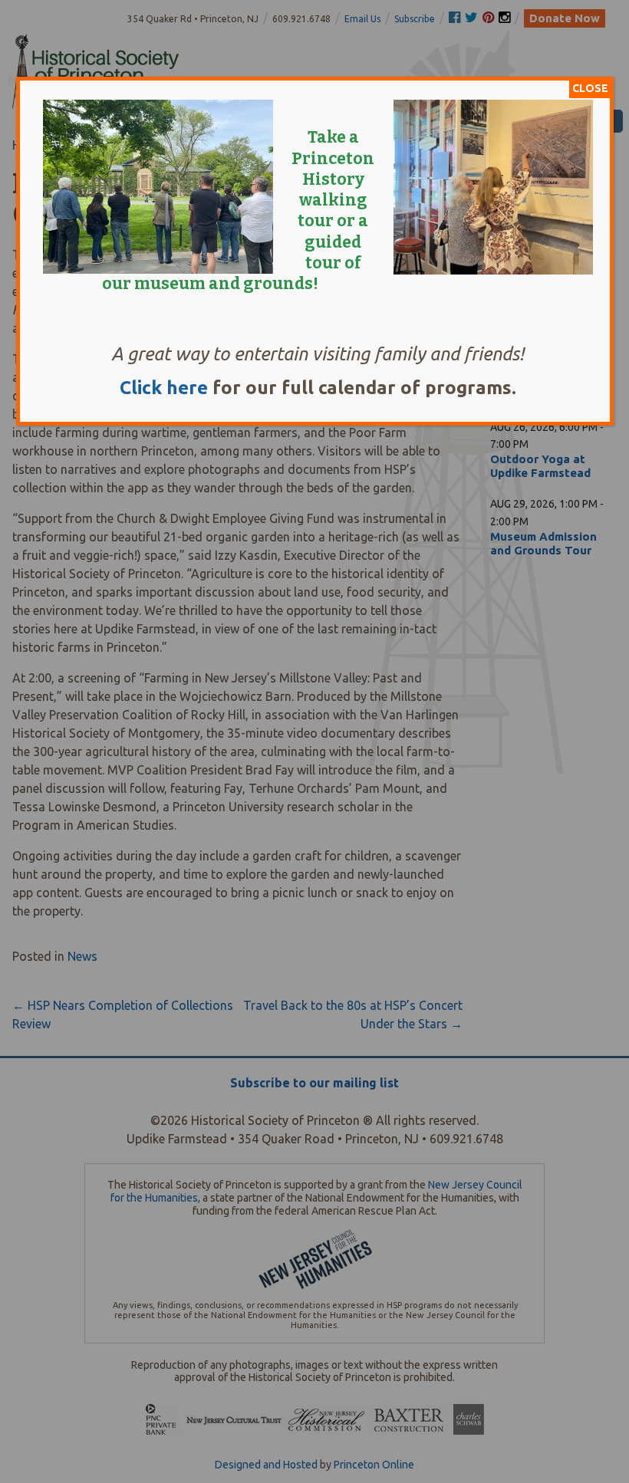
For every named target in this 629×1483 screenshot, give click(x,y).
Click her (158, 387)
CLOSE (590, 88)
